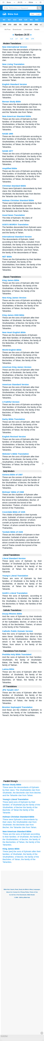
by (36, 819)
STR (32, 39)
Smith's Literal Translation (15, 593)
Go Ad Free (4, 1036)
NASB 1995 (7, 134)
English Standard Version (14, 84)
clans (9, 822)
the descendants (21, 787)
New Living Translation (13, 64)
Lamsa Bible (8, 669)
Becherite (20, 825)
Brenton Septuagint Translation (17, 707)
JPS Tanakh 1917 (10, 690)
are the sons (14, 834)
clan (33, 790)
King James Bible (10, 280)
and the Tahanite (10, 795)
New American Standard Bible (16, 116)
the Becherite (19, 793)
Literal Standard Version (14, 558)
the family (27, 807)
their (5, 822)
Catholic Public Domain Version (17, 631)
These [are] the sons (12, 851)
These (5, 802)
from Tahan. (27, 795)
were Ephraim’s (16, 819)
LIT (16, 39)
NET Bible (7, 257)
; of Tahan (14, 810)
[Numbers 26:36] (41, 468)
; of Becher (18, 807)
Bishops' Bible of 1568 (13, 492)
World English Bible (11, 350)
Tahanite (17, 827)
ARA (27, 39)
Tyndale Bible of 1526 (12, 532)
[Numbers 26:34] (3, 468)
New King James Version (14, 298)
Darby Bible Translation (13, 419)
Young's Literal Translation (15, 576)
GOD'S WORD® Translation (15, 224)
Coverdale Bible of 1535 (13, 512)
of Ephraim (34, 787)
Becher (6, 827)
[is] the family (28, 805)
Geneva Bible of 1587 (12, 475)
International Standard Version (17, 237)
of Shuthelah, (23, 837)
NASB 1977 (7, 151)
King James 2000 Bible (13, 315)
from (34, 822)
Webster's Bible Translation (15, 454)
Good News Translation (13, 215)
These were (8, 787)
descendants (29, 819)
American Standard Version (15, 384)
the (14, 822)
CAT (21, 39)
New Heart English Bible (14, 332)
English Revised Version (14, 436)
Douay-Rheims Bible (12, 614)
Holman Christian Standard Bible (18, 200)
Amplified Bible (9, 168)
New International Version (14, 47)
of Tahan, (21, 842)
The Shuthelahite (23, 790)
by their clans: (9, 790)
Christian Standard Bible (14, 186)
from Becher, (35, 793)
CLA (11, 39)
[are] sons (13, 802)
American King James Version (16, 367)
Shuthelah (7, 825)
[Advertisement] (22, 761)
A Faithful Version (10, 402)
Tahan (33, 827)
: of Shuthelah (15, 805)
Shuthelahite (22, 822)
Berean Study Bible (11, 102)
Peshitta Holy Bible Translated (16, 654)
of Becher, (24, 839)
